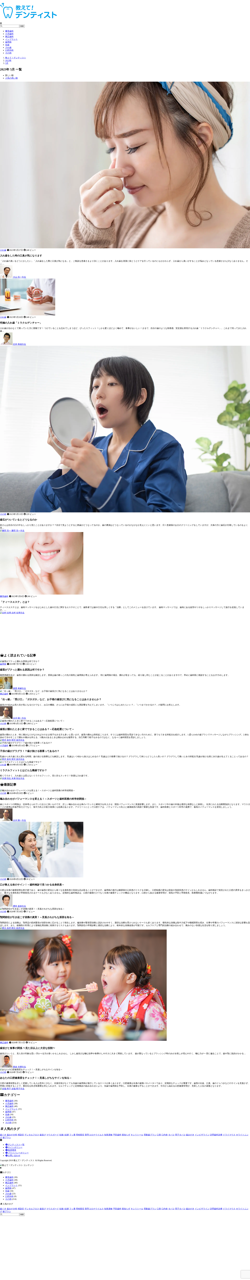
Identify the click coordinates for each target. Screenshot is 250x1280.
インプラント (11, 39)
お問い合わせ (14, 1155)
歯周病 (8, 42)
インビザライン (202, 1135)
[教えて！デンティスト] (28, 17)
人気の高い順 (11, 78)
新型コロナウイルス (94, 1135)
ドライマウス (229, 1135)
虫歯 (7, 45)
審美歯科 (9, 31)
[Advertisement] (78, 632)
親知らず (126, 1135)
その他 (8, 53)
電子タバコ (180, 1135)
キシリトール (137, 1135)
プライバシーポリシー (18, 1153)
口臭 (159, 1135)
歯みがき (190, 1135)
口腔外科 (9, 50)
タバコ (171, 1135)
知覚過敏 (108, 1135)
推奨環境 (12, 1150)
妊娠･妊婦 (64, 1135)
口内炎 (164, 1135)
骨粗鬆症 (80, 1135)
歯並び (43, 1135)
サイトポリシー (15, 1147)
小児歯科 (9, 34)
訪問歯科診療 (216, 1135)
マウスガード (52, 1135)
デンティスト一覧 (16, 1145)
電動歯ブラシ (150, 1135)
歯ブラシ (7, 1137)
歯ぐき (3, 1135)
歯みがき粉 (12, 1135)
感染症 (21, 1135)
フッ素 (72, 1135)
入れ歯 (8, 47)
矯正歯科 (9, 36)
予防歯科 (117, 1135)
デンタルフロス (31, 1135)
